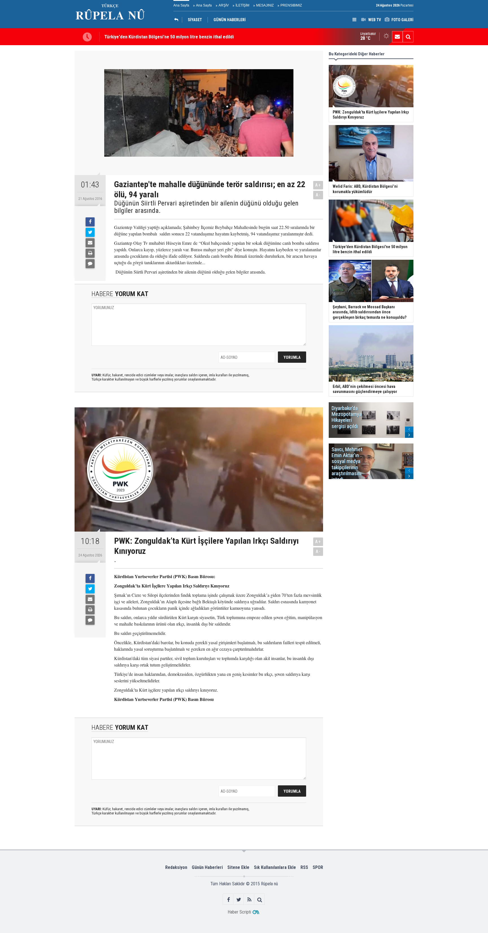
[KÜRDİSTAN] (177, 19)
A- (318, 195)
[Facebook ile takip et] (228, 899)
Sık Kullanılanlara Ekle (275, 867)
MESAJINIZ (265, 5)
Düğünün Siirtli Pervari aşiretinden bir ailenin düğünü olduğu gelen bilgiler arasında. (206, 207)
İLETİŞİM (242, 5)
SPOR (318, 867)
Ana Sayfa (181, 5)
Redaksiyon (176, 867)
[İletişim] (397, 36)
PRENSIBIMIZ (291, 5)
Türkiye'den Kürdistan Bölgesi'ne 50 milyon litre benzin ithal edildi (169, 37)
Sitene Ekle (238, 867)
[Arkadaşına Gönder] (90, 242)
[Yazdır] (90, 253)
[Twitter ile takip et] (239, 899)
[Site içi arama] (408, 36)
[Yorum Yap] (90, 263)
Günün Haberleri (207, 867)
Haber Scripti (239, 912)
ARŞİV (224, 5)
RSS (304, 867)
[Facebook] (90, 221)
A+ (318, 185)
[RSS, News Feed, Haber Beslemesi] (249, 899)
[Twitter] (90, 232)
